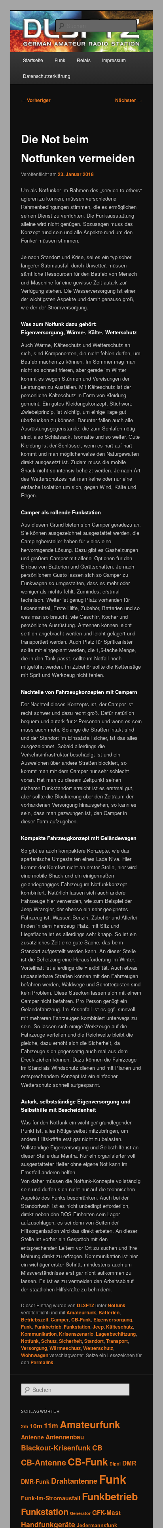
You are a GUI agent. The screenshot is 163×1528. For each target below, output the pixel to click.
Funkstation (77, 1326)
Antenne (32, 1437)
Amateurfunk (81, 1312)
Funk (60, 60)
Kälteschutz (119, 1326)
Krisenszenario (76, 1333)
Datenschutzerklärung (46, 75)
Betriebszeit (34, 1319)
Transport (117, 1340)
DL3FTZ (85, 1305)
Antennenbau (64, 1437)
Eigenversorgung (112, 1319)
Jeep (98, 1326)
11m (51, 1425)
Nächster (128, 100)
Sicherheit (70, 1340)
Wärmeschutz (65, 1348)
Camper (60, 1319)
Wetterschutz (98, 1348)
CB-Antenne (43, 1462)
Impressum (114, 60)
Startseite (33, 60)
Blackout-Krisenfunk (56, 1447)
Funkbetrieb (47, 1326)
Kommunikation (39, 1333)
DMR (129, 1463)
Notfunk (116, 1305)
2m (24, 1426)
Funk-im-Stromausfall (50, 1498)
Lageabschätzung (116, 1333)
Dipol (115, 1464)
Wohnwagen (34, 1355)
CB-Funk (81, 1319)
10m (36, 1426)
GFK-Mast (106, 1512)
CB (97, 1447)
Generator (80, 1513)
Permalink (41, 1362)
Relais (84, 60)
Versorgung (34, 1348)
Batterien (109, 1312)
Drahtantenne (74, 1480)
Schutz (49, 1340)
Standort (94, 1340)
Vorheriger (36, 100)
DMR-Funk (35, 1481)
